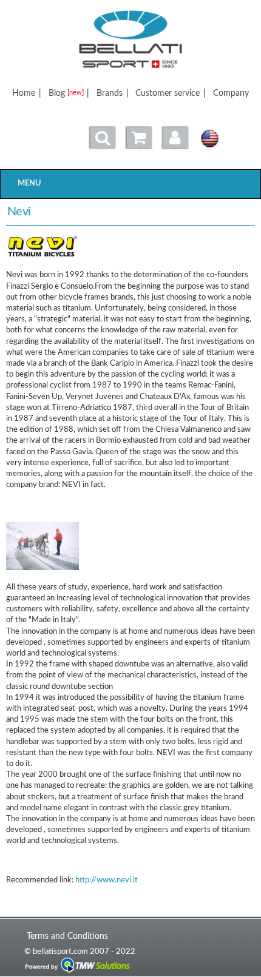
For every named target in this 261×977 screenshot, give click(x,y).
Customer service (167, 93)
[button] (175, 138)
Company (231, 93)
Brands (110, 93)
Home (23, 93)
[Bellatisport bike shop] (130, 39)
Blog (66, 93)
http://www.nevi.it (106, 880)
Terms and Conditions (67, 936)
